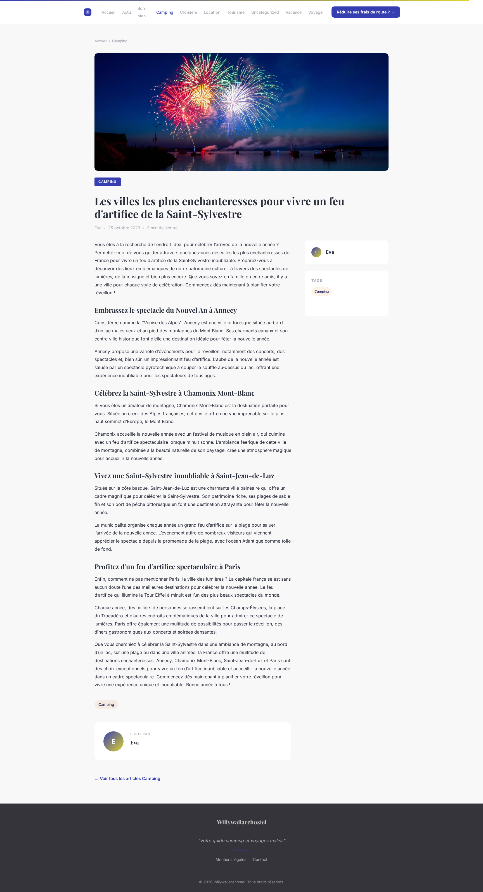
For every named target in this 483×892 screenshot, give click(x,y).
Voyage (315, 12)
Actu (126, 12)
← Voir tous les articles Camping (127, 778)
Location (212, 12)
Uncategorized (265, 12)
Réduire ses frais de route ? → (366, 12)
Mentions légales (231, 859)
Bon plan (142, 12)
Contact (260, 859)
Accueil (108, 12)
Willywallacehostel (241, 822)
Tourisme (236, 12)
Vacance (294, 12)
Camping (164, 12)
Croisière (188, 12)
